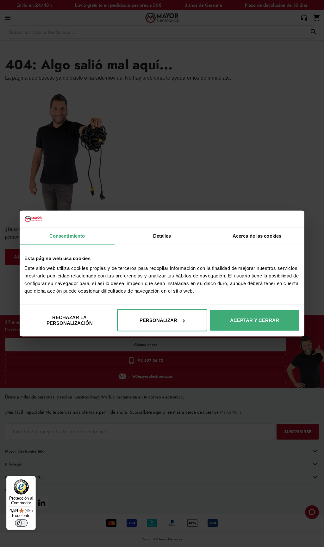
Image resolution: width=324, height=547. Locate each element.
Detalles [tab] (162, 235)
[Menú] (32, 479)
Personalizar (158, 320)
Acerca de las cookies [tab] (257, 235)
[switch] (21, 523)
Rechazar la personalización (70, 320)
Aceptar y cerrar (254, 320)
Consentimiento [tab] (67, 235)
